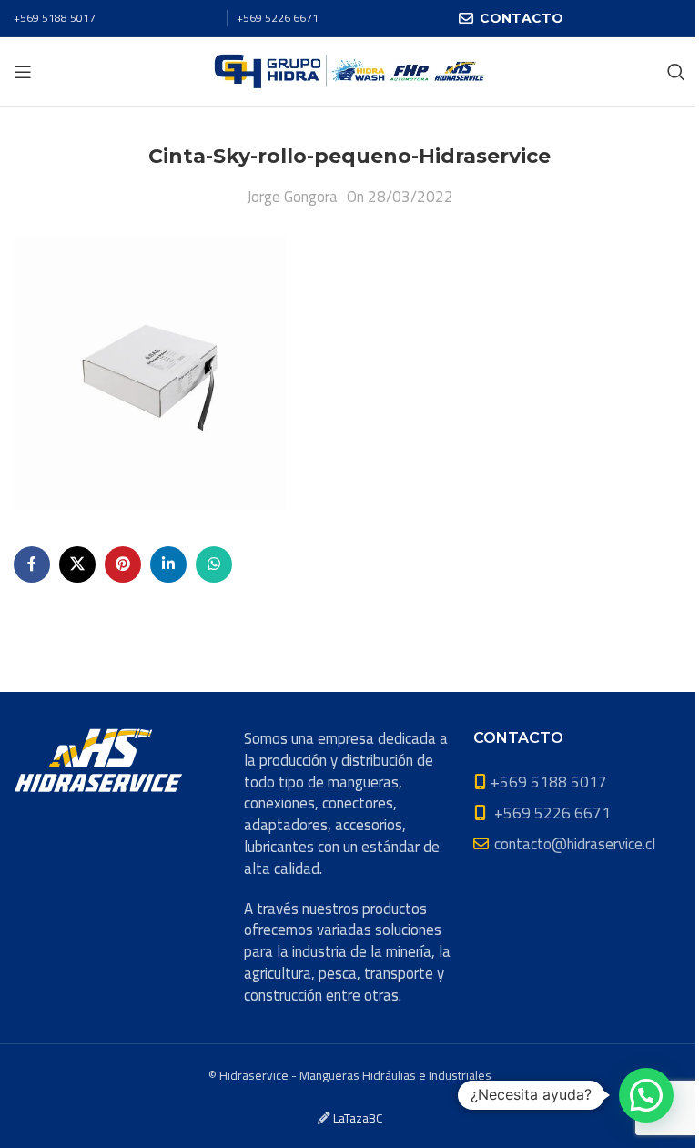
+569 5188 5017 (55, 17)
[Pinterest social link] (123, 564)
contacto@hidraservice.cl (574, 844)
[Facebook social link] (32, 564)
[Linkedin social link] (168, 564)
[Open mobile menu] (23, 72)
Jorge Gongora (292, 196)
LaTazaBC (357, 1118)
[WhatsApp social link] (214, 564)
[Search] (676, 72)
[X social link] (77, 564)
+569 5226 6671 (278, 17)
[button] (646, 1095)
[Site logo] (350, 70)
